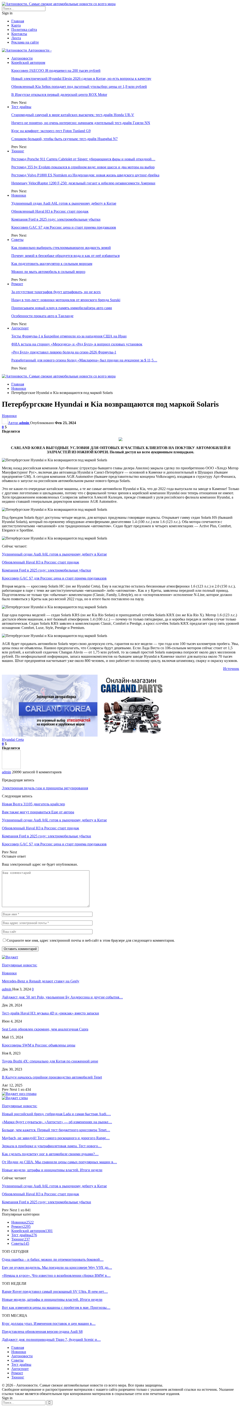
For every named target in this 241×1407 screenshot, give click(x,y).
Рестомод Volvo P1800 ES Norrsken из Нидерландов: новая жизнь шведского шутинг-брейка (85, 175)
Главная (17, 21)
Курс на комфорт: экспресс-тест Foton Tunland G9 (51, 131)
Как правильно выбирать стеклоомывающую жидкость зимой (61, 248)
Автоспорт (20, 328)
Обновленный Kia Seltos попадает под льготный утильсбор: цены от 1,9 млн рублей (79, 87)
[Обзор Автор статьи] (11, 768)
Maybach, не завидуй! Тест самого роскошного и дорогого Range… (56, 1138)
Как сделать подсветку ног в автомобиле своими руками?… (50, 1154)
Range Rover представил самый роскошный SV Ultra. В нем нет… (55, 1291)
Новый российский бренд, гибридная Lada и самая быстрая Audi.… (56, 1114)
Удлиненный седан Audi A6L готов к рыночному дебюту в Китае (63, 203)
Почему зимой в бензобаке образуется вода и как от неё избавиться (65, 256)
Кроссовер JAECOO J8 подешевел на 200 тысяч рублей (55, 71)
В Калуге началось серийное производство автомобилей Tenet (52, 1077)
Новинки (18, 195)
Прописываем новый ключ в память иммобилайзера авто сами (61, 308)
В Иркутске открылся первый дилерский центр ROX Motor (59, 95)
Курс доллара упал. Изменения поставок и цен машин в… (49, 1324)
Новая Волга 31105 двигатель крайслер (33, 804)
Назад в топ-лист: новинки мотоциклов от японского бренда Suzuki (65, 300)
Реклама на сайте (25, 42)
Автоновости (22, 58)
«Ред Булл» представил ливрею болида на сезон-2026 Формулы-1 (63, 352)
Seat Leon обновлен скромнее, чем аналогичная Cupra (45, 1029)
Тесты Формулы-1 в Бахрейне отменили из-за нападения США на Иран (69, 336)
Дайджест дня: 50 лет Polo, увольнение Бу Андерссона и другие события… (62, 997)
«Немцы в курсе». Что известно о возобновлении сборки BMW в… (56, 1275)
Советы (17, 240)
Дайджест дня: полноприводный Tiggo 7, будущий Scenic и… (51, 1340)
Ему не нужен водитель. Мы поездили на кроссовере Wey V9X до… (57, 1267)
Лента (16, 38)
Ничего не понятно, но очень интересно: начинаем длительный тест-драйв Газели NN (80, 123)
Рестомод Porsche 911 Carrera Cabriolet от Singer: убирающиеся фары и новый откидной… (83, 159)
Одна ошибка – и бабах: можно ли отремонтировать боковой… (53, 1259)
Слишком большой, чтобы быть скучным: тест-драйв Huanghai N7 (64, 139)
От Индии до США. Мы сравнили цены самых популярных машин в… (59, 1162)
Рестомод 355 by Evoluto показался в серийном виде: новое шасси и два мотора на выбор (83, 167)
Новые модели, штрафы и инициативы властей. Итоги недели (52, 1170)
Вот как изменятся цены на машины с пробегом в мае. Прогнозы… (56, 1308)
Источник (231, 669)
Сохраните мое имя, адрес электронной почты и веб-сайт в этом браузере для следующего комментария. (91, 940)
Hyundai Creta (13, 740)
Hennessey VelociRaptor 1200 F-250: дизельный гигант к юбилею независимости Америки (83, 183)
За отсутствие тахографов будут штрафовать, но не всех (56, 292)
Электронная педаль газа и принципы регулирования (45, 788)
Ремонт (17, 284)
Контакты (19, 34)
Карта (16, 25)
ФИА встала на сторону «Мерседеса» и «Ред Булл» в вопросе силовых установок (76, 344)
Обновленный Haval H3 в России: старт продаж (49, 211)
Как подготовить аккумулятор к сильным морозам (51, 264)
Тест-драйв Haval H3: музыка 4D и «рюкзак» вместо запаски (50, 1013)
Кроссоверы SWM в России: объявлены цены (38, 1045)
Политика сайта (24, 30)
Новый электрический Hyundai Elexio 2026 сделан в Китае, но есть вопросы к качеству (81, 79)
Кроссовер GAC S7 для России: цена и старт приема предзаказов (63, 227)
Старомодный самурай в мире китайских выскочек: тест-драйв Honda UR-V (72, 115)
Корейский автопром (28, 63)
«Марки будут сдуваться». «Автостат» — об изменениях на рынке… (57, 1122)
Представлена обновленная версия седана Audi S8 (42, 1332)
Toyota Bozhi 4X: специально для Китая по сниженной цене (50, 1061)
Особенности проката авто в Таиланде (42, 316)
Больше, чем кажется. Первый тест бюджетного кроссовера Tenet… (56, 1130)
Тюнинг (17, 151)
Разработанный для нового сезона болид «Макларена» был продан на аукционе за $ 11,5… (84, 360)
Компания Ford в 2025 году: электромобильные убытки (55, 219)
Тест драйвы (21, 107)
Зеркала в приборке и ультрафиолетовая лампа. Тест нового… (52, 1146)
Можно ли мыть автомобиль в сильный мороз (48, 272)
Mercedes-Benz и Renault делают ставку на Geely (40, 981)
